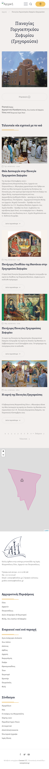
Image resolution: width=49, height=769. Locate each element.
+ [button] (3, 451)
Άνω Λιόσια (6, 642)
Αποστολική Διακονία (10, 730)
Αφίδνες (5, 650)
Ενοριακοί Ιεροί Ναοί (18, 113)
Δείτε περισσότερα (11, 223)
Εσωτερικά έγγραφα (9, 734)
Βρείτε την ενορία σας (40, 4)
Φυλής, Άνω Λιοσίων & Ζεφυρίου (33, 110)
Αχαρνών (5, 606)
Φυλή (4, 686)
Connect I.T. (23, 760)
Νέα (3, 709)
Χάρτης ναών (7, 718)
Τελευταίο (24, 438)
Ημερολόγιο (6, 705)
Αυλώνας (5, 646)
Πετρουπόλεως (7, 610)
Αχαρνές (5, 654)
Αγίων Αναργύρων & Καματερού (14, 614)
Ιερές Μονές (6, 738)
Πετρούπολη (6, 682)
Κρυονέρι (5, 678)
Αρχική (4, 12)
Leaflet (46, 530)
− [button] (3, 454)
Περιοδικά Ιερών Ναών (11, 722)
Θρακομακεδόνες (8, 666)
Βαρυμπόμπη (7, 658)
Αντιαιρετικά (7, 726)
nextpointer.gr (24, 763)
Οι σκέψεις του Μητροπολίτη (13, 713)
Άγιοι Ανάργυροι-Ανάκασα (12, 638)
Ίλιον (4, 670)
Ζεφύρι (11, 107)
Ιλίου (4, 602)
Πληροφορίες (23, 97)
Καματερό (6, 674)
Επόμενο (38, 433)
